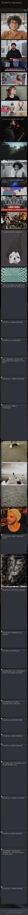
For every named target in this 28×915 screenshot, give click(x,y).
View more (14, 26)
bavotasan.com (19, 912)
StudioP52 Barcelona (11, 2)
